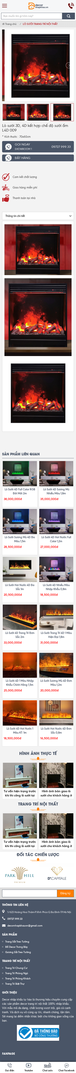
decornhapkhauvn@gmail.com (24, 925)
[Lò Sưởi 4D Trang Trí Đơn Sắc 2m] (20, 617)
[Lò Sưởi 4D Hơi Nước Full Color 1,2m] (56, 521)
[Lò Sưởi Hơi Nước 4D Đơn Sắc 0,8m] (56, 713)
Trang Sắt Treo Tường (17, 941)
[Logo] (38, 5)
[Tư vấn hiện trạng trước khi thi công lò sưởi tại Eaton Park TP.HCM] (20, 775)
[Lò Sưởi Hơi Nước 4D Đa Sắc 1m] (20, 569)
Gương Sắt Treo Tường (18, 952)
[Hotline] (71, 6)
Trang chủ (10, 24)
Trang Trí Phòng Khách (18, 978)
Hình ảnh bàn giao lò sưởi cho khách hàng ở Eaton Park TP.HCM (56, 795)
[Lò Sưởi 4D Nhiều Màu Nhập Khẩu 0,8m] (56, 569)
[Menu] (4, 6)
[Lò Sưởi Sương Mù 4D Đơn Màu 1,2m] (56, 665)
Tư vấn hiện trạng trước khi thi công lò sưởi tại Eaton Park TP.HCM (20, 795)
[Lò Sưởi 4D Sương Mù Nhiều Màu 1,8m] (56, 473)
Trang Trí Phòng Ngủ (16, 973)
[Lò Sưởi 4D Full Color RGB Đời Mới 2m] (20, 473)
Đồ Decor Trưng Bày (16, 946)
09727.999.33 (14, 918)
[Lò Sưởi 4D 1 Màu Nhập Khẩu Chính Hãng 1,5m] (20, 665)
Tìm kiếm (68, 16)
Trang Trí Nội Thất (38, 804)
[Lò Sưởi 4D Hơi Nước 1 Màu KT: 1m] (20, 713)
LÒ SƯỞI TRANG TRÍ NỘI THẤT (40, 24)
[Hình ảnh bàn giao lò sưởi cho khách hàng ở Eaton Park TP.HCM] (56, 775)
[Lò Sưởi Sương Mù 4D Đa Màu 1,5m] (20, 521)
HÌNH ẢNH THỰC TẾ (38, 753)
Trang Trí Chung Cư (16, 967)
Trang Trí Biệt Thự (14, 983)
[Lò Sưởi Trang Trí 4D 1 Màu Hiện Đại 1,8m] (56, 617)
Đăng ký (65, 893)
